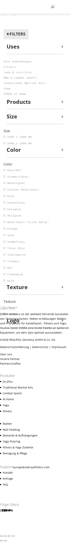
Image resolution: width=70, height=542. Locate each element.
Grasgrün (14, 209)
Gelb (10, 281)
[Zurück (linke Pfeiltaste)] (1, 540)
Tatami (12, 314)
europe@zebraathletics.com (31, 467)
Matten (7, 423)
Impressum (59, 347)
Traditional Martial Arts (18, 387)
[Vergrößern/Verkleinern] (1, 536)
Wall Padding (11, 429)
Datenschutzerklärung (14, 347)
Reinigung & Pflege (15, 453)
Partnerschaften (10, 363)
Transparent (16, 255)
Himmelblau (16, 242)
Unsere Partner (10, 359)
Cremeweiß (15, 274)
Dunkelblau (16, 203)
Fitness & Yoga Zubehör (18, 447)
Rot (9, 268)
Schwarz (13, 261)
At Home (8, 399)
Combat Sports (12, 393)
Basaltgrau (16, 183)
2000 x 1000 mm (19, 143)
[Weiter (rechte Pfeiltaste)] (5, 540)
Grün (10, 196)
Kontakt (8, 472)
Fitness (7, 411)
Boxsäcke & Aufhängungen (20, 435)
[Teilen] (9, 536)
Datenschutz (40, 347)
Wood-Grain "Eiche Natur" (28, 222)
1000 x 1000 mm (19, 137)
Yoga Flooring (11, 441)
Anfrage (8, 478)
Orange (12, 229)
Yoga (6, 405)
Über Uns (6, 354)
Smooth (12, 307)
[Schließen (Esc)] (13, 536)
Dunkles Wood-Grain (23, 189)
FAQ (5, 484)
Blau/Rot (14, 170)
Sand (10, 235)
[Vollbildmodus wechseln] (5, 536)
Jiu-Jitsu (8, 381)
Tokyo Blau (16, 248)
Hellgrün (14, 215)
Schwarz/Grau (17, 177)
